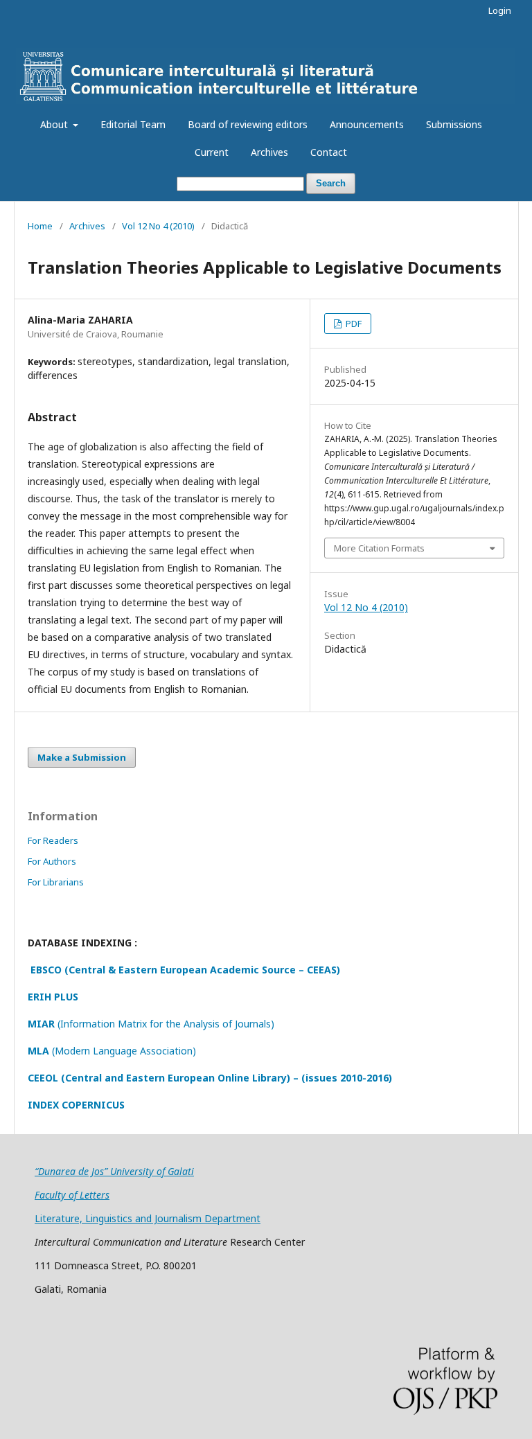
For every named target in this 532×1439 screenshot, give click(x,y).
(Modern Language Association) (112, 1050)
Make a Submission (81, 757)
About (55, 124)
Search (331, 183)
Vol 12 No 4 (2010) (158, 226)
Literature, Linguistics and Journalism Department (147, 1218)
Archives (269, 152)
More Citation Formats (379, 548)
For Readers (53, 840)
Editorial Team (133, 124)
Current (212, 152)
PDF (353, 323)
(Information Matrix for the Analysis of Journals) (151, 1023)
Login (499, 10)
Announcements (367, 124)
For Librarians (56, 882)
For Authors (52, 861)
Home (40, 226)
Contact (328, 152)
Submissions (454, 124)
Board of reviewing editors (248, 124)
